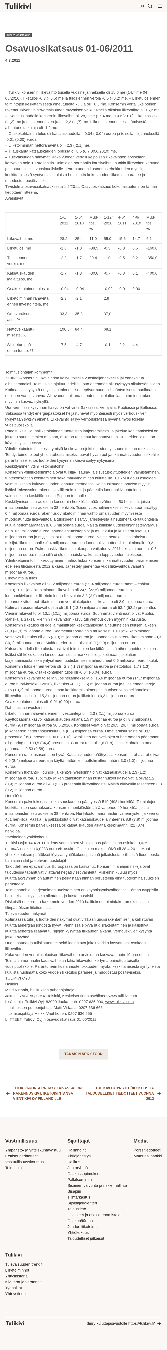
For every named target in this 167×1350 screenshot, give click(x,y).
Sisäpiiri (74, 1191)
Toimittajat (14, 1168)
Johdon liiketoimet (83, 1226)
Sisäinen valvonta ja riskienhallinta (97, 1185)
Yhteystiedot (16, 1294)
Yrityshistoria (16, 1276)
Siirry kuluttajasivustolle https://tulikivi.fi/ (121, 1323)
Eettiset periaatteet (21, 1156)
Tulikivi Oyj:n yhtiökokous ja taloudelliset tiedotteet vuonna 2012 (120, 1093)
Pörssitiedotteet (147, 1150)
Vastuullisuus (21, 1141)
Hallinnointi (77, 1150)
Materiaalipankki (148, 1156)
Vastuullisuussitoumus (24, 1162)
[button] (150, 5)
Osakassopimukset (83, 1174)
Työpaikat (13, 1288)
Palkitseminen (79, 1179)
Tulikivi (13, 1255)
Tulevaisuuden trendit (23, 1264)
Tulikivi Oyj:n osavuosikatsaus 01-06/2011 (60, 1019)
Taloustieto (76, 1209)
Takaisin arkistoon (83, 1054)
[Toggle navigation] (160, 6)
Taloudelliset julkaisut (85, 1238)
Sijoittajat (78, 1141)
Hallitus (73, 1162)
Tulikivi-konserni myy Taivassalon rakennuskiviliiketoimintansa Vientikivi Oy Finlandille (47, 1093)
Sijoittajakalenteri (82, 1203)
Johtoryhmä (77, 1168)
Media (141, 1141)
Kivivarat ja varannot (23, 1282)
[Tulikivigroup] (23, 6)
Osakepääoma (80, 1221)
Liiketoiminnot (17, 1270)
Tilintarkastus (78, 1197)
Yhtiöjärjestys (79, 1156)
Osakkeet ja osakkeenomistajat (94, 1215)
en (141, 6)
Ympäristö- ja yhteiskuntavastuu (33, 1150)
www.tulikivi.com (119, 1002)
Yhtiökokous (78, 1232)
